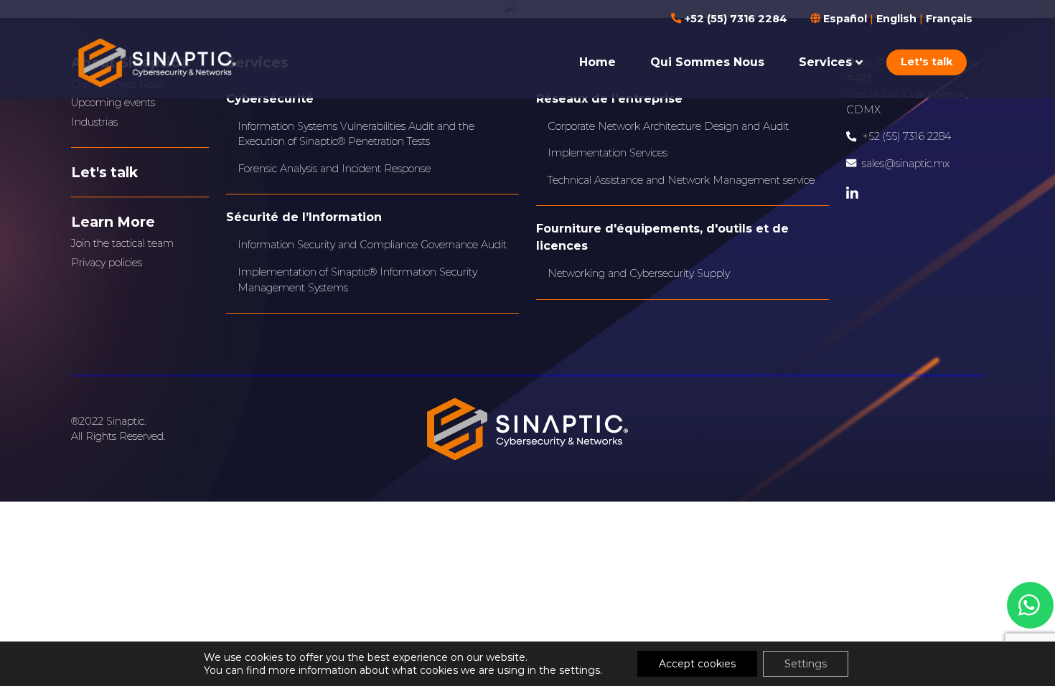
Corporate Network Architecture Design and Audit (668, 126)
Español (845, 18)
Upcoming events (113, 102)
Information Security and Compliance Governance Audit (372, 244)
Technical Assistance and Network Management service (681, 180)
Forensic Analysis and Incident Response (334, 168)
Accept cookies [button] (697, 663)
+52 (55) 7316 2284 (734, 18)
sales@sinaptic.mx (906, 163)
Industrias (94, 122)
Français (949, 18)
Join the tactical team (122, 243)
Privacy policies (106, 262)
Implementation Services (607, 152)
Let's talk (926, 61)
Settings (805, 663)
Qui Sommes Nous (707, 62)
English (896, 18)
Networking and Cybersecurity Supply (639, 273)
